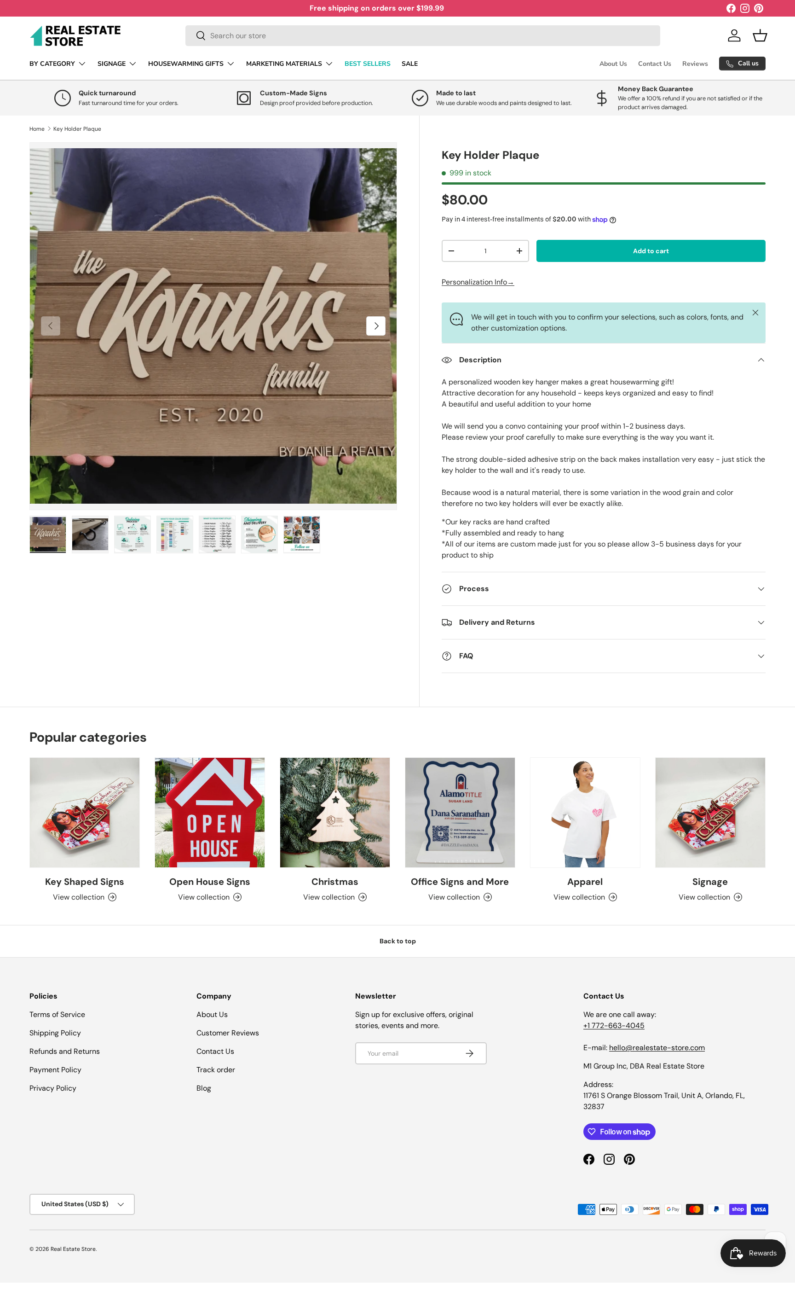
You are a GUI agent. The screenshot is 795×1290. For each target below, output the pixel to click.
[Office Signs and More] (460, 812)
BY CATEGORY (52, 63)
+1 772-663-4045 (614, 1025)
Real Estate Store (73, 1249)
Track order (215, 1070)
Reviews (695, 63)
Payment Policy (55, 1070)
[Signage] (710, 812)
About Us (613, 63)
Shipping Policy (55, 1033)
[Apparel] (585, 812)
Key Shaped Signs (84, 882)
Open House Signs (209, 882)
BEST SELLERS (368, 63)
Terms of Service (57, 1014)
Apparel (585, 882)
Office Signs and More (460, 882)
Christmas (334, 882)
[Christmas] (335, 812)
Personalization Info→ (478, 282)
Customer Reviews (227, 1033)
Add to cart (651, 251)
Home (37, 129)
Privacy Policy (52, 1088)
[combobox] (422, 35)
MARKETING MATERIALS (284, 63)
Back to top (398, 941)
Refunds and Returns (64, 1051)
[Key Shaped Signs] (84, 812)
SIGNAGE (112, 63)
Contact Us (654, 63)
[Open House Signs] (210, 812)
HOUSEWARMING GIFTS (186, 63)
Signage (710, 882)
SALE (410, 63)
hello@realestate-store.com (657, 1047)
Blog (203, 1088)
